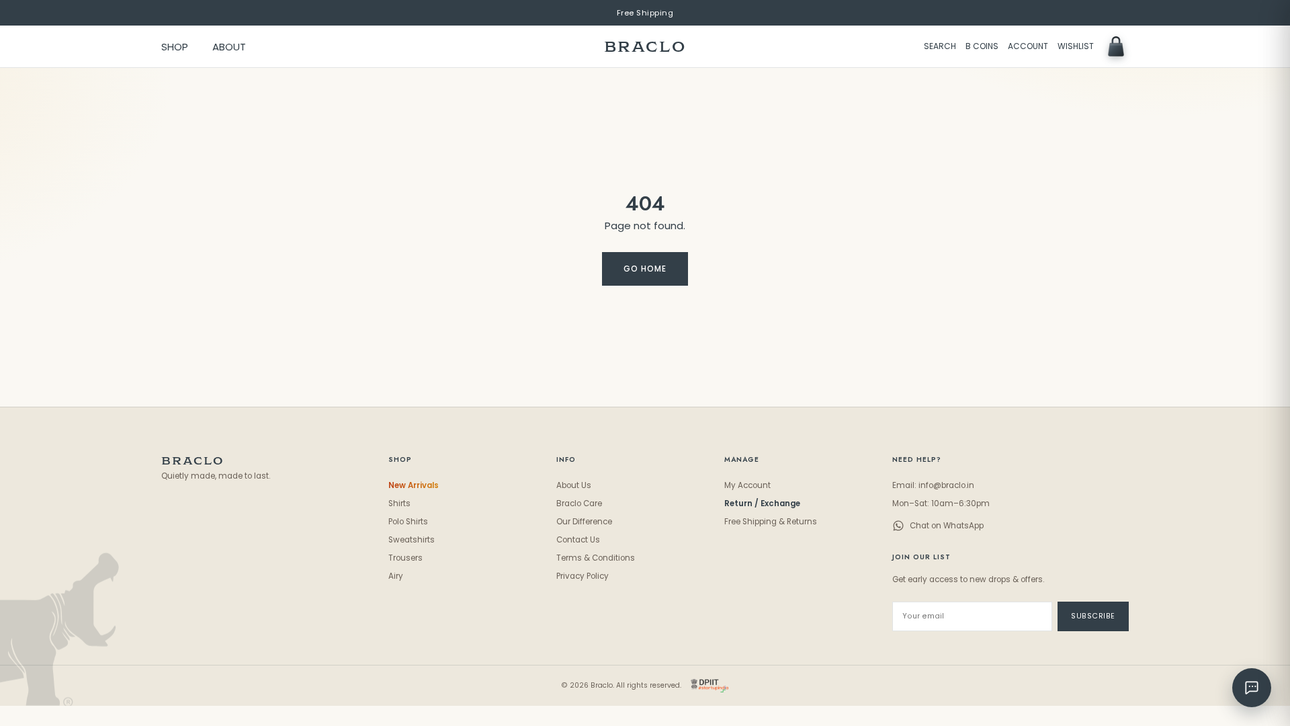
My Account (747, 485)
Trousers (405, 558)
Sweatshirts (411, 539)
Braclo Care (579, 503)
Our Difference (584, 521)
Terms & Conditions (595, 558)
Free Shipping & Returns (770, 521)
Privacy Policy (582, 576)
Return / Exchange (762, 503)
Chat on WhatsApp (947, 525)
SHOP (174, 47)
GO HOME (645, 269)
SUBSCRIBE (1093, 616)
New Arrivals (413, 485)
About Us (573, 485)
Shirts (399, 503)
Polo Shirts (408, 521)
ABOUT (229, 47)
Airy (395, 576)
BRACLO (645, 46)
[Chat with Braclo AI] (1251, 687)
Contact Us (578, 539)
